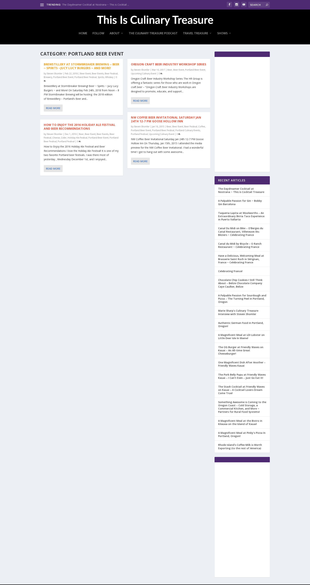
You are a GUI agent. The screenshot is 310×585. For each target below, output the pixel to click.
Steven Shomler (54, 73)
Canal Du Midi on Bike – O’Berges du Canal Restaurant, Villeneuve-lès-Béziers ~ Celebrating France (240, 231)
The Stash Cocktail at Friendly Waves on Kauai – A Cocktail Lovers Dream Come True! (241, 390)
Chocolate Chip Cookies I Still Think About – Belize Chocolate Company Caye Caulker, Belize (240, 283)
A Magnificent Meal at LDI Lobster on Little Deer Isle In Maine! (241, 336)
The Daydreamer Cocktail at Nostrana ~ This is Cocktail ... (95, 4)
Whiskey (109, 77)
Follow (98, 33)
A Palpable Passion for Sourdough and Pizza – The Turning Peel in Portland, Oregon (242, 299)
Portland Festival (66, 141)
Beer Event (85, 73)
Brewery (48, 77)
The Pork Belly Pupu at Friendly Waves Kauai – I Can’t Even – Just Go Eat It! (242, 376)
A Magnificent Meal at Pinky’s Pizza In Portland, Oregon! (242, 434)
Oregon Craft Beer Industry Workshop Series (168, 64)
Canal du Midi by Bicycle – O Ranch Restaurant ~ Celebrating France (240, 245)
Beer (81, 134)
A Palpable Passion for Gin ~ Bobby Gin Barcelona (240, 202)
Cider (64, 137)
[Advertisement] (242, 114)
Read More (53, 108)
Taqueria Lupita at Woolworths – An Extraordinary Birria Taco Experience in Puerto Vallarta (241, 216)
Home (83, 33)
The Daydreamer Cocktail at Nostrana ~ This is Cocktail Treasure (241, 190)
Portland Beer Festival (85, 77)
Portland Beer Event (63, 77)
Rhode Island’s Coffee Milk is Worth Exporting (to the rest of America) (240, 446)
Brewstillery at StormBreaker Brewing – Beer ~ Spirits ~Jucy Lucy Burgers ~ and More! (81, 66)
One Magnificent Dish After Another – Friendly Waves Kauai (242, 364)
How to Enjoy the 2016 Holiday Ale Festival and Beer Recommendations (79, 127)
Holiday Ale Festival (77, 137)
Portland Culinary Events (187, 130)
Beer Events (98, 73)
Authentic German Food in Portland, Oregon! (241, 324)
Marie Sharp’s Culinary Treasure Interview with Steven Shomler (238, 312)
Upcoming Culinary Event (143, 73)
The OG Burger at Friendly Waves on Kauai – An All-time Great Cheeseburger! (240, 350)
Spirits (101, 77)
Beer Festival (111, 73)
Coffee (201, 126)
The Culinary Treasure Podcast (153, 33)
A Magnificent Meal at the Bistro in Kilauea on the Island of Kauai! (240, 422)
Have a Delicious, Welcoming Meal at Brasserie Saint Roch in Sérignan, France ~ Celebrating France (241, 259)
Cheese (56, 137)
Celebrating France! (230, 271)
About (115, 33)
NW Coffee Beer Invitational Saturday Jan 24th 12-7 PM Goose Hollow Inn (166, 119)
